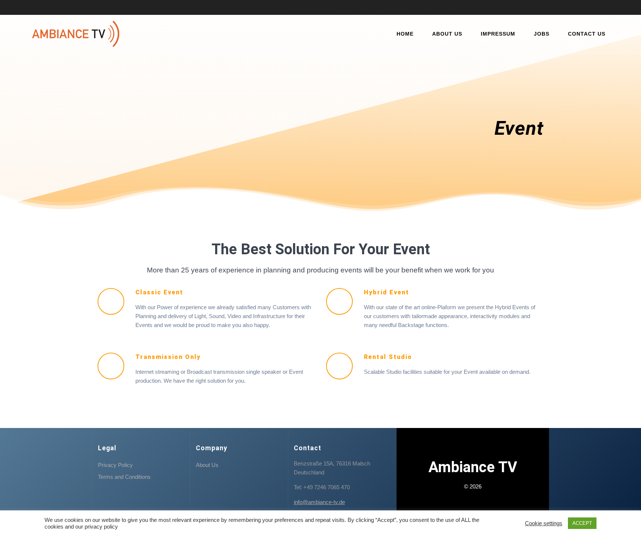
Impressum (498, 34)
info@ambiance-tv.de (319, 502)
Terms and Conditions (124, 477)
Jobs (541, 34)
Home (405, 34)
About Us (447, 34)
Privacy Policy (115, 465)
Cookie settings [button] (543, 523)
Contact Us (586, 34)
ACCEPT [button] (582, 523)
